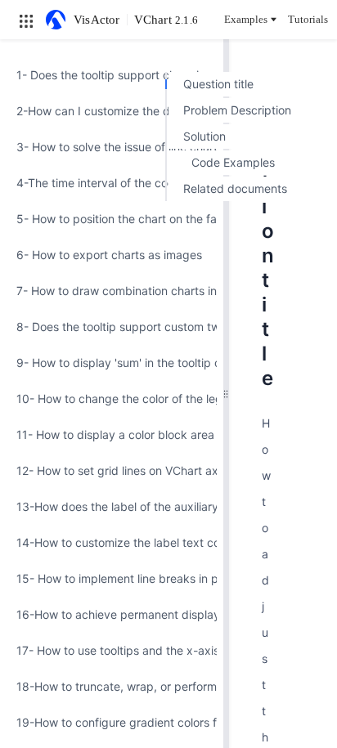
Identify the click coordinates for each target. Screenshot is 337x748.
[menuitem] (112, 75)
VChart (166, 19)
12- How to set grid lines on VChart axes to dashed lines (111, 470)
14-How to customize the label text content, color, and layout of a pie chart (111, 542)
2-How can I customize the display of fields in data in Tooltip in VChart (111, 111)
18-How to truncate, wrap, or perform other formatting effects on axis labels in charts (111, 686)
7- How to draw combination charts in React (111, 291)
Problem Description (237, 110)
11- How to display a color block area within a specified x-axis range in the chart (111, 434)
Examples (245, 19)
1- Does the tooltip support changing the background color (111, 75)
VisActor (97, 19)
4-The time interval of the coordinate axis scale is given (111, 183)
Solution (204, 136)
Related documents (235, 188)
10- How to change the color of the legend (111, 398)
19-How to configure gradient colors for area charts (111, 722)
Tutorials (308, 19)
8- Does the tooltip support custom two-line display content (111, 327)
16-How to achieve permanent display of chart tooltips (111, 614)
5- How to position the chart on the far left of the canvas (111, 219)
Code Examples (233, 162)
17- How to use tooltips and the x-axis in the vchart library (111, 650)
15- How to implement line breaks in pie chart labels (111, 578)
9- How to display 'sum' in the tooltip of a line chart (111, 363)
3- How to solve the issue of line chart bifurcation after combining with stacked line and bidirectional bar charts (111, 147)
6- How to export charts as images (109, 255)
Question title (218, 84)
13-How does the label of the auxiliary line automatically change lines (111, 506)
